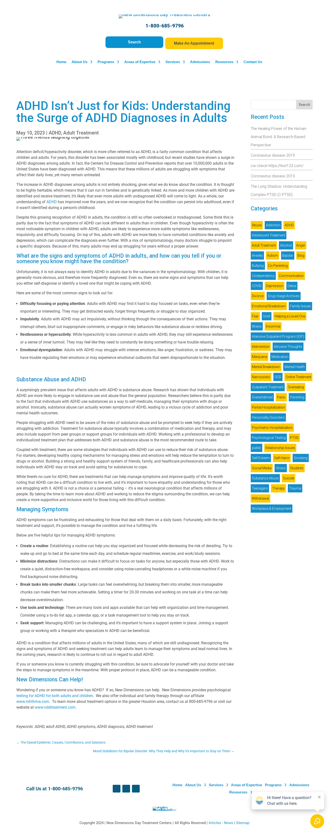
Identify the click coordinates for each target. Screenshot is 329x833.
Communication (291, 276)
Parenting (297, 397)
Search (134, 42)
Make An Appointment (194, 43)
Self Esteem (261, 458)
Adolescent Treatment (268, 235)
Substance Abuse (265, 478)
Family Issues (300, 306)
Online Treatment (298, 377)
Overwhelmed (262, 397)
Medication (279, 357)
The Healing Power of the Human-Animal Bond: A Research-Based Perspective (279, 136)
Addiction (273, 225)
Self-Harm (282, 458)
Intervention (261, 347)
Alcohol (286, 245)
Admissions (200, 62)
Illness (257, 326)
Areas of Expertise (139, 62)
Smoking (301, 458)
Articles (215, 823)
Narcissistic (261, 377)
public (256, 448)
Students (296, 468)
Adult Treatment (81, 133)
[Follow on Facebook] (116, 789)
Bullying (258, 266)
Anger (300, 245)
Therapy (278, 488)
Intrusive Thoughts (288, 347)
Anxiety (257, 255)
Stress (281, 468)
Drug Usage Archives (283, 296)
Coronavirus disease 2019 (273, 155)
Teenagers (260, 488)
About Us (79, 62)
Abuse (257, 225)
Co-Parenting (278, 266)
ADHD (55, 133)
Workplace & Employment (271, 509)
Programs (106, 62)
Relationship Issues (280, 448)
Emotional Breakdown (269, 306)
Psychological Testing (269, 438)
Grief (266, 316)
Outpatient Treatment (267, 387)
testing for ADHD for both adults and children (54, 695)
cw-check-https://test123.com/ (277, 165)
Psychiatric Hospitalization (272, 428)
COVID (257, 286)
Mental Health (294, 367)
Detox (292, 286)
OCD (278, 377)
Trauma (295, 488)
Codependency (263, 276)
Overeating (296, 387)
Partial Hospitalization (268, 407)
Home (61, 62)
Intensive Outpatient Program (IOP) (278, 336)
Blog (300, 255)
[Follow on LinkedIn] (126, 789)
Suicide (288, 478)
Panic (281, 397)
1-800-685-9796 (164, 26)
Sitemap (242, 823)
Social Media (261, 468)
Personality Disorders (268, 417)
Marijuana (259, 357)
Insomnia (273, 326)
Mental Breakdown (266, 367)
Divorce (257, 296)
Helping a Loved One (290, 316)
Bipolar (287, 255)
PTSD (294, 438)
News (229, 823)
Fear (255, 316)
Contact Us (252, 62)
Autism (272, 255)
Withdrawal (260, 498)
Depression (274, 286)
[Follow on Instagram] (136, 789)
